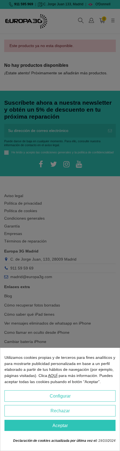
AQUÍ (52, 375)
